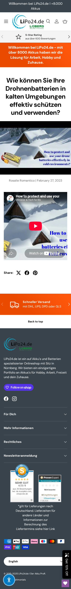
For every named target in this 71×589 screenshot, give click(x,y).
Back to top (35, 321)
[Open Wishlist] (65, 583)
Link (52, 529)
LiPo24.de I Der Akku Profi (31, 573)
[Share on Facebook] (27, 273)
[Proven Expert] (49, 488)
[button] (65, 21)
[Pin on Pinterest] (35, 273)
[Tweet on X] (18, 273)
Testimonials (19, 579)
